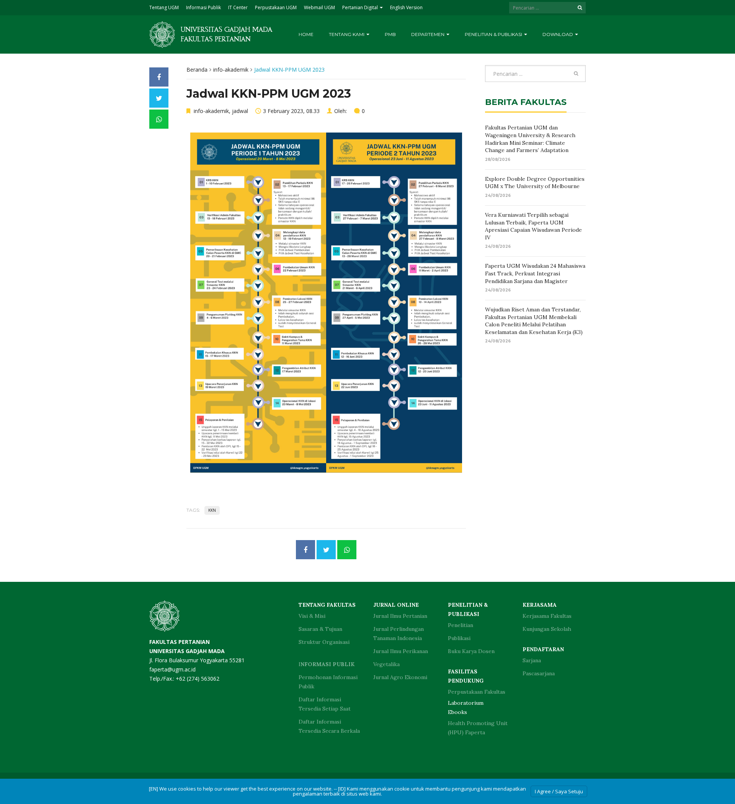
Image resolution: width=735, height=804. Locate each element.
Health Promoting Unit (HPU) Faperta (478, 728)
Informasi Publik (203, 7)
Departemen (428, 34)
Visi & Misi (312, 615)
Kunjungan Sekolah (547, 629)
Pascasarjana (539, 673)
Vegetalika (386, 664)
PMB (390, 34)
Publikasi (459, 638)
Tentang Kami (347, 34)
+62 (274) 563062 (197, 678)
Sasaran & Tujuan (320, 629)
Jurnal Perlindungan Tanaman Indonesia (398, 634)
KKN (212, 510)
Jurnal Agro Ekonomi (400, 677)
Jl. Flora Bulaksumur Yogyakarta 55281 (197, 651)
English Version (406, 7)
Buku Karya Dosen (471, 651)
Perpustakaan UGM (276, 7)
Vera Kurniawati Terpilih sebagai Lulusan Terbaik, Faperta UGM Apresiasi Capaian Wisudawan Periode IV (533, 226)
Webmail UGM (319, 7)
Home (306, 34)
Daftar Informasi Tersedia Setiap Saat (325, 704)
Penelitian (460, 625)
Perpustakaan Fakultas (476, 691)
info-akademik (230, 69)
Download (558, 34)
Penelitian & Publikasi (494, 34)
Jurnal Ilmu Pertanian (400, 615)
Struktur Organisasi (324, 642)
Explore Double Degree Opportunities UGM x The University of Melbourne (535, 182)
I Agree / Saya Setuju (559, 791)
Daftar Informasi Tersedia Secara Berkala (329, 726)
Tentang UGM (164, 7)
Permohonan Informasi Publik (328, 682)
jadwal (240, 111)
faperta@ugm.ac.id (172, 669)
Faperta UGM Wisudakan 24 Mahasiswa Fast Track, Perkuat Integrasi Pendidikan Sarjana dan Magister (535, 273)
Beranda (196, 69)
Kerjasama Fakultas (547, 615)
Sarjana (532, 660)
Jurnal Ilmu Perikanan (400, 651)
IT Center (238, 7)
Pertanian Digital (360, 7)
